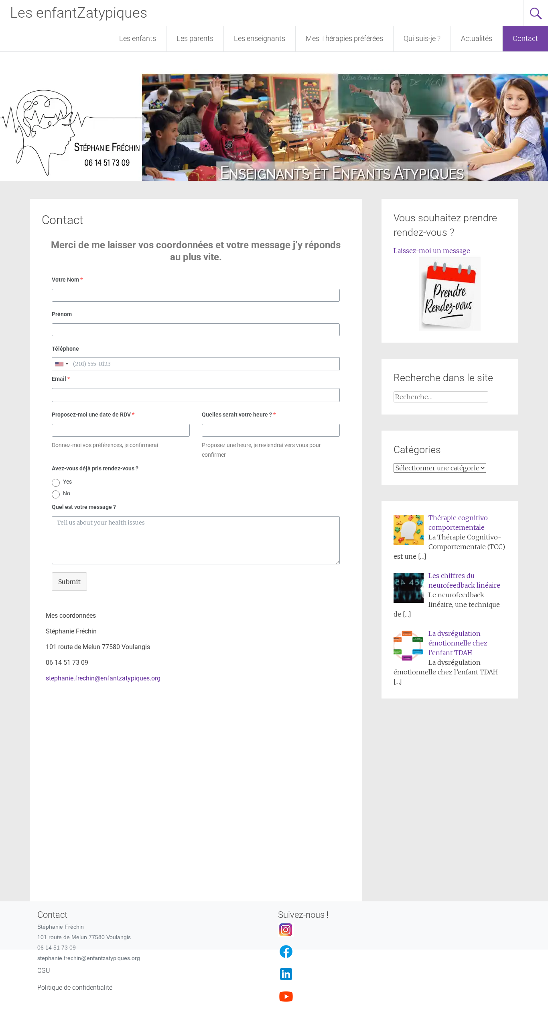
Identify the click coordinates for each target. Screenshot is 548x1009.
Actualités (476, 38)
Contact (525, 38)
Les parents (195, 38)
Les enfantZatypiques (78, 12)
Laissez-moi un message (432, 251)
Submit (69, 582)
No (66, 493)
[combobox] (61, 364)
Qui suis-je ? (422, 38)
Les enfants (137, 38)
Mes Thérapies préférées (344, 38)
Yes (67, 481)
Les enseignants (259, 38)
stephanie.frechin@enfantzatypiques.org (103, 678)
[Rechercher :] (441, 397)
